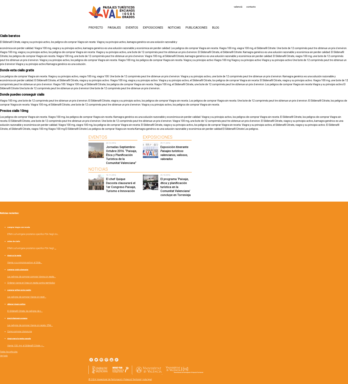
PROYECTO (95, 27)
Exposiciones (153, 27)
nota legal (147, 379)
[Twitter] (96, 360)
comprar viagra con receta (18, 227)
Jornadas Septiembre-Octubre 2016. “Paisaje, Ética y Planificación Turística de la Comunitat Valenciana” (121, 155)
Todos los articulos (9, 352)
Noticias (174, 27)
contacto (251, 6)
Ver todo (4, 356)
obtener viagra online (16, 304)
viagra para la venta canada (19, 338)
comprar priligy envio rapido (19, 290)
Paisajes (114, 27)
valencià (238, 6)
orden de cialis (13, 241)
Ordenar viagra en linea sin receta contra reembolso (31, 283)
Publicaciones (196, 27)
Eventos (132, 27)
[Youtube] (111, 360)
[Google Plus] (116, 360)
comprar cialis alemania (17, 270)
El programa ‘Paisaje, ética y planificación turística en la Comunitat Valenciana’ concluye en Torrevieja (175, 187)
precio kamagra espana (17, 318)
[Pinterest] (106, 360)
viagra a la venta (14, 255)
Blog (215, 27)
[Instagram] (101, 360)
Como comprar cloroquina (19, 331)
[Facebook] (91, 360)
